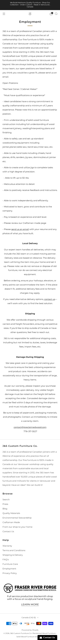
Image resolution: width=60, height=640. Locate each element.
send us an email (20, 229)
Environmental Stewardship (17, 518)
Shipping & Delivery (13, 555)
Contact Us (8, 531)
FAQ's (6, 559)
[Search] (56, 13)
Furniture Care (10, 564)
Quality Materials (11, 513)
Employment (9, 568)
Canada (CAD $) (28, 617)
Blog (5, 508)
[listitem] (30, 5)
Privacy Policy (10, 573)
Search (6, 499)
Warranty (7, 546)
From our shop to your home (17, 527)
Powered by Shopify (30, 630)
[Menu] (4, 13)
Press (5, 504)
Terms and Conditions (14, 550)
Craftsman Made (11, 522)
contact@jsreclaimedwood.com (30, 427)
